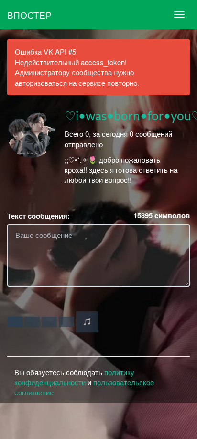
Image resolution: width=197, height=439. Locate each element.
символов (161, 216)
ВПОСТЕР (29, 14)
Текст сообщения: (38, 216)
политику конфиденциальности (74, 377)
